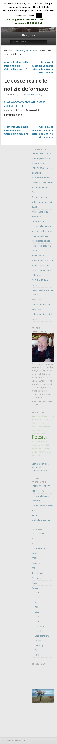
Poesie (39, 437)
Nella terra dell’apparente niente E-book (42, 314)
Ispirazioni (36, 445)
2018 (34, 441)
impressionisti (37, 449)
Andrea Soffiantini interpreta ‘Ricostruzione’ (40, 217)
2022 (47, 445)
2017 (45, 449)
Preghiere (35, 423)
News (39, 430)
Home (19, 51)
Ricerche (35, 434)
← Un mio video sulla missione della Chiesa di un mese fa (16, 66)
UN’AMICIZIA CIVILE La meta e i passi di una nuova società (42, 158)
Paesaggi (44, 420)
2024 (42, 445)
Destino (42, 423)
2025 (44, 95)
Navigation (28, 35)
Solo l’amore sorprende (42, 260)
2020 (41, 452)
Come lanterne (48, 416)
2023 (34, 419)
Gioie (34, 416)
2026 (38, 456)
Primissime (45, 430)
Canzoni (42, 434)
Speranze (47, 452)
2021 (46, 442)
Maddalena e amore (41, 520)
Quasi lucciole (29, 51)
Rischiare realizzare (40, 265)
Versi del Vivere (42, 636)
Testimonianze (37, 426)
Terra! (34, 515)
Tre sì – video (38, 255)
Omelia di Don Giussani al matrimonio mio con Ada (42, 187)
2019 (39, 420)
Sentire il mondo (39, 197)
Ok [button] (39, 15)
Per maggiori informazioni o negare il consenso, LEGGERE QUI (28, 21)
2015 (38, 442)
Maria (48, 438)
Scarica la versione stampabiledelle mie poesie (40, 467)
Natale (39, 416)
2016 (34, 456)
